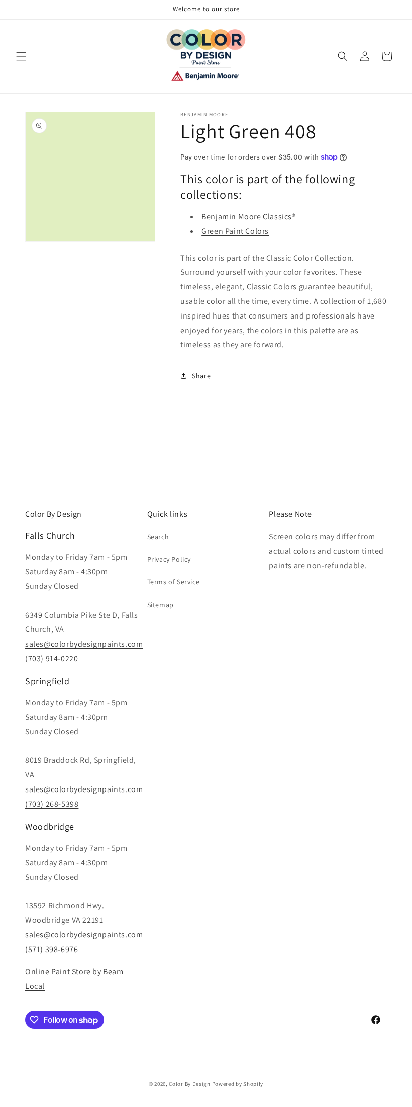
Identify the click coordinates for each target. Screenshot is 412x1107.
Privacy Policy (169, 559)
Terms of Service (173, 581)
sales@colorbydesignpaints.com (84, 644)
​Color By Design (190, 1083)
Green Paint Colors (235, 231)
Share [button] (201, 375)
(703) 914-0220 (51, 658)
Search (158, 536)
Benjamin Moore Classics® (248, 216)
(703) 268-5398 (51, 804)
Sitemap (160, 604)
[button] (21, 56)
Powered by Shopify (238, 1083)
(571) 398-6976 (51, 949)
